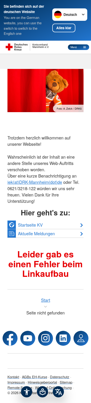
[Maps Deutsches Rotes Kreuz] (81, 338)
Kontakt (13, 376)
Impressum (16, 382)
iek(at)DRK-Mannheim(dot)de (34, 182)
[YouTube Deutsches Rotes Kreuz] (27, 338)
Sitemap (66, 382)
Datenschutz (59, 376)
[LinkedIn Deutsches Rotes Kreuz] (63, 338)
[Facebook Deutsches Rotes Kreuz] (10, 338)
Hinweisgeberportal (42, 382)
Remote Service (19, 387)
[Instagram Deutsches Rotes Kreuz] (45, 338)
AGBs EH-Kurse (34, 376)
